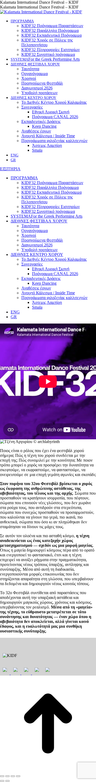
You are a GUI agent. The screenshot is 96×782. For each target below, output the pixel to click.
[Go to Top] (48, 770)
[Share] (7, 776)
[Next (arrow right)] (7, 781)
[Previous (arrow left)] (2, 781)
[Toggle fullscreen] (13, 776)
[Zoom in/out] (18, 776)
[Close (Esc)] (2, 776)
